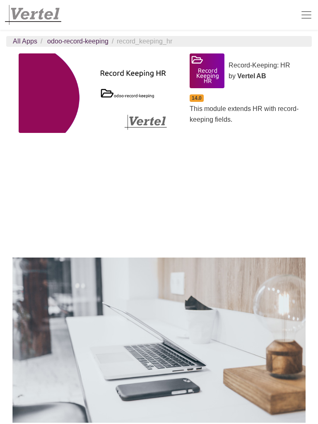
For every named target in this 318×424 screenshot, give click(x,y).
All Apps (25, 41)
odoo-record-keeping (77, 41)
